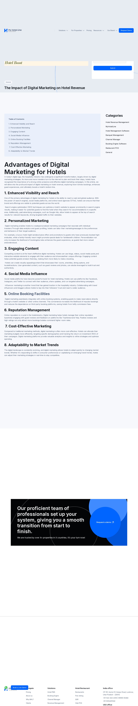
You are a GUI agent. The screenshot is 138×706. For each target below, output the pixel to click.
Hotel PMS (51, 692)
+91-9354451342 (109, 701)
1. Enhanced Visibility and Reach (22, 124)
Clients (28, 703)
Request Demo (126, 30)
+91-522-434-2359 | (110, 698)
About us (29, 696)
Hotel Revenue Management (117, 122)
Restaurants (79, 692)
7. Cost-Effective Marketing (20, 147)
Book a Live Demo (19, 688)
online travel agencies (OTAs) (64, 201)
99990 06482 (123, 698)
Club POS (78, 703)
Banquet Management (115, 135)
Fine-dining (79, 696)
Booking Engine (53, 696)
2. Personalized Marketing (19, 128)
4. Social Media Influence (19, 135)
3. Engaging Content (17, 132)
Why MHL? (30, 699)
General (8, 82)
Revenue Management (56, 703)
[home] (13, 30)
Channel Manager (113, 139)
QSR (76, 699)
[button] (63, 30)
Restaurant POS (112, 148)
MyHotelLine (111, 126)
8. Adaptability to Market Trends (22, 151)
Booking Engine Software (116, 144)
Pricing (89, 30)
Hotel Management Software (117, 131)
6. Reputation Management (20, 143)
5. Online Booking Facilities (19, 139)
